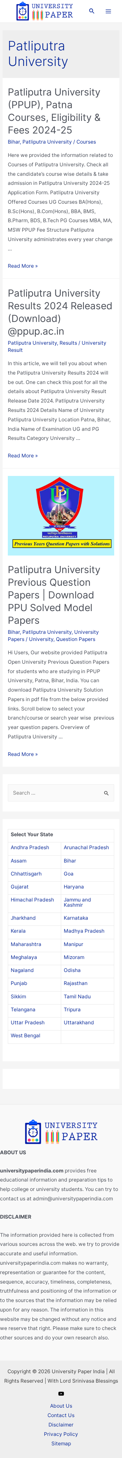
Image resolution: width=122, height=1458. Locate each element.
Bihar (14, 142)
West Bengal (25, 1035)
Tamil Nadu (77, 996)
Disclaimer (61, 1425)
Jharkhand (23, 918)
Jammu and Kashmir (77, 902)
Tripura (72, 1009)
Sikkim (18, 996)
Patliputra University (47, 142)
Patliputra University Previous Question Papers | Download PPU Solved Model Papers (54, 595)
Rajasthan (76, 983)
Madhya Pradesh (84, 931)
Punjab (19, 983)
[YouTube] (61, 1394)
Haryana (74, 887)
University (41, 639)
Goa (69, 874)
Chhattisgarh (26, 874)
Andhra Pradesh (30, 847)
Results (68, 343)
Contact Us (61, 1415)
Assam (18, 861)
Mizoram (74, 957)
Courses (86, 142)
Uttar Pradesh (28, 1022)
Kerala (18, 931)
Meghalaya (24, 957)
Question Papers (75, 639)
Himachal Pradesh (32, 900)
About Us (61, 1406)
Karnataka (76, 918)
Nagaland (22, 970)
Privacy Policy (61, 1434)
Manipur (73, 944)
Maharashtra (26, 944)
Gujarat (20, 887)
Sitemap (61, 1443)
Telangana (23, 1009)
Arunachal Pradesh (86, 847)
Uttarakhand (79, 1022)
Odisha (72, 970)
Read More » (23, 266)
